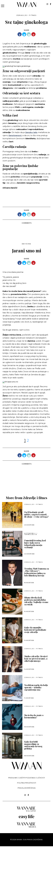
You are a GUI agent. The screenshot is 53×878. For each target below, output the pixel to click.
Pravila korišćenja (27, 788)
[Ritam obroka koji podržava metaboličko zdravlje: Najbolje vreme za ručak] (12, 602)
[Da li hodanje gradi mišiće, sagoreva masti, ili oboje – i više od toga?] (12, 515)
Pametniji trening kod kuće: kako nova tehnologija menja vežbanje (35, 544)
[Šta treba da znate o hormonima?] (12, 717)
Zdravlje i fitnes (26, 15)
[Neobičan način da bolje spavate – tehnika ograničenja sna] (12, 688)
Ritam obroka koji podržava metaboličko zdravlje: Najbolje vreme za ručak (36, 601)
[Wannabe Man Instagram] (47, 4)
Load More (26, 483)
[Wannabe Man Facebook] (50, 4)
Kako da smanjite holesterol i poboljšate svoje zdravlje (35, 629)
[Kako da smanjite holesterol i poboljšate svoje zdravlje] (12, 630)
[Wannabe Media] (26, 827)
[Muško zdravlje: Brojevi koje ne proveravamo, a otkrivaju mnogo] (12, 659)
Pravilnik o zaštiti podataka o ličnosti (26, 778)
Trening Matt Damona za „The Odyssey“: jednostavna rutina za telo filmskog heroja (36, 572)
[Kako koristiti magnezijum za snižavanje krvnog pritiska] (12, 746)
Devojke (26, 244)
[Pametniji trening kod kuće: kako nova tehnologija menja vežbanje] (12, 544)
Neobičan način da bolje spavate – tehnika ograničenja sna (36, 687)
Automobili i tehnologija (30, 534)
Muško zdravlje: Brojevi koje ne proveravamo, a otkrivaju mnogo (35, 658)
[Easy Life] (26, 819)
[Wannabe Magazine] (26, 811)
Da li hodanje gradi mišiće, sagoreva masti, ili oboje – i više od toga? (36, 514)
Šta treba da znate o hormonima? (33, 716)
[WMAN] (26, 7)
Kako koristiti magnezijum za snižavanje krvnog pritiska (33, 745)
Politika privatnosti (26, 783)
